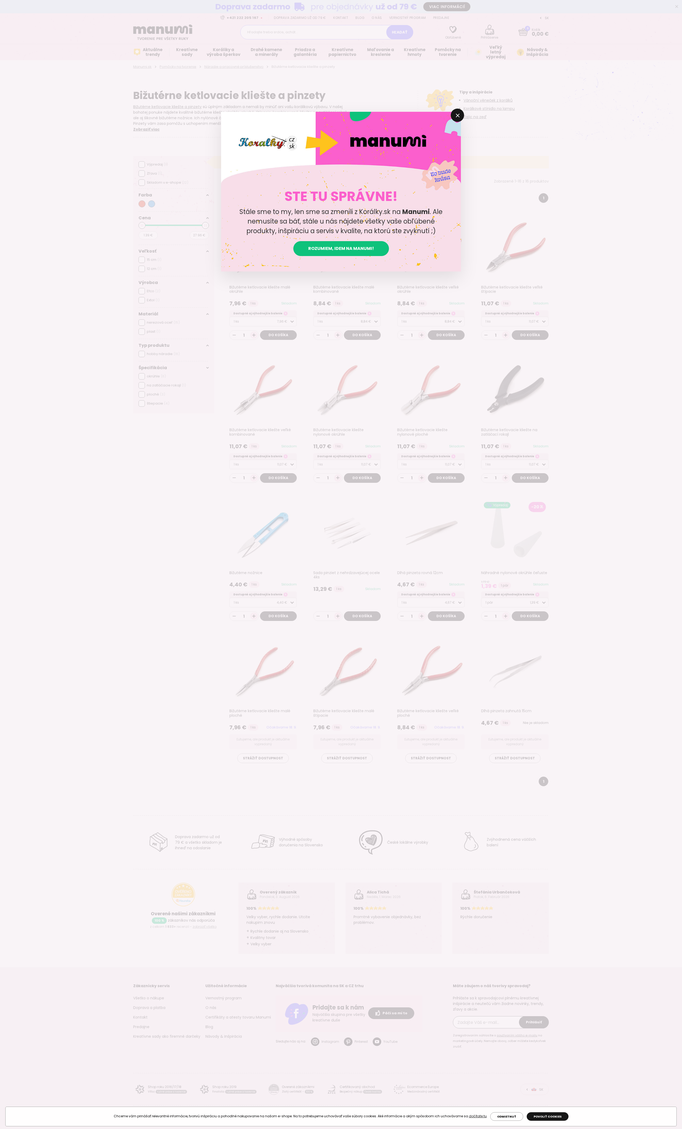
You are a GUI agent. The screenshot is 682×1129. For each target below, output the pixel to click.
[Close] (457, 115)
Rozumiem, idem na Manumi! (341, 248)
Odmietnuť (506, 1116)
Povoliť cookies (548, 1116)
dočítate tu (478, 1116)
